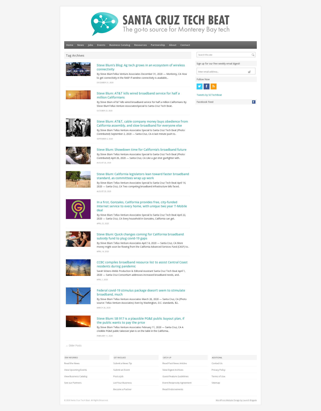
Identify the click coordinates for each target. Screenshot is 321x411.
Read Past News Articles (175, 363)
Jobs (90, 45)
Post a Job (118, 376)
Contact (185, 45)
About (172, 45)
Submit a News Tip (122, 363)
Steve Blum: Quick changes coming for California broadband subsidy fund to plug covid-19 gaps (140, 236)
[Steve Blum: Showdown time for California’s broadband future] (78, 155)
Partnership (158, 45)
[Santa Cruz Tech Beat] (160, 24)
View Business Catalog (75, 376)
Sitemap (216, 382)
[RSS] (213, 86)
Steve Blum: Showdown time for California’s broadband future (141, 149)
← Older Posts (74, 345)
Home (69, 45)
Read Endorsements (173, 389)
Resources (140, 45)
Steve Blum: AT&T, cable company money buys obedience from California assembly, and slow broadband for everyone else (142, 123)
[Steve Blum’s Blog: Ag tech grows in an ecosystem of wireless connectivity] (78, 69)
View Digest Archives (173, 369)
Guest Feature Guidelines (176, 376)
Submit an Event (121, 369)
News (80, 45)
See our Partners (73, 382)
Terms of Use (218, 376)
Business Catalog (119, 45)
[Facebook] (206, 86)
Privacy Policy (218, 369)
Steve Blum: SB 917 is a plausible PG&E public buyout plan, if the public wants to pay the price (140, 320)
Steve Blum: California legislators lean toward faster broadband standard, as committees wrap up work (143, 176)
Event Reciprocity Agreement (177, 382)
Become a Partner (122, 389)
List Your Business (122, 382)
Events (101, 45)
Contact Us (217, 363)
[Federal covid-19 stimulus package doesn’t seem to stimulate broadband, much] (78, 295)
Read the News (72, 363)
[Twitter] (199, 86)
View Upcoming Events (75, 369)
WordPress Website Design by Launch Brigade (236, 400)
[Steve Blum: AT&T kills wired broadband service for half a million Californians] (78, 94)
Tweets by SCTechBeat (209, 94)
